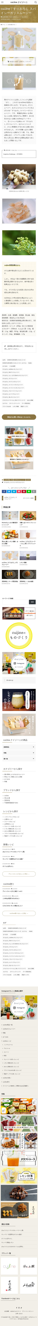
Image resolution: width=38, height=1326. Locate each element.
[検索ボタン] (35, 2)
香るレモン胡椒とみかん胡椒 (13, 777)
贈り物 (6, 759)
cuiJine (25, 16)
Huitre (30, 363)
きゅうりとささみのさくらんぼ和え (12, 1246)
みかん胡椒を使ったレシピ (12, 831)
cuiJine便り (6, 1082)
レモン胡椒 (16, 406)
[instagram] (19, 1308)
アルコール (7, 1048)
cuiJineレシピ (7, 1041)
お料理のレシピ (9, 824)
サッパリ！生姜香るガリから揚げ (11, 1234)
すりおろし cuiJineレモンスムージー (12, 369)
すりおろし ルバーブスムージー (11, 394)
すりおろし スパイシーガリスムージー (13, 384)
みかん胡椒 (30, 400)
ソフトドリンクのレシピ (11, 817)
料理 (5, 1055)
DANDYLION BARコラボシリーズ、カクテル (14, 363)
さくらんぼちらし (6, 1238)
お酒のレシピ (8, 819)
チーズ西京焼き (26, 403)
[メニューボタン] (2, 2)
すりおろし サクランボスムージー (11, 381)
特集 (5, 753)
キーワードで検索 (7, 598)
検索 (32, 602)
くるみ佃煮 (12, 366)
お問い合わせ (19, 1313)
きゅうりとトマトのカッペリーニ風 (12, 1230)
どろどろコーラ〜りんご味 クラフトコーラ (14, 400)
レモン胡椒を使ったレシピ (12, 829)
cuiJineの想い (7, 1078)
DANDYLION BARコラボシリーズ (16, 360)
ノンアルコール (8, 1044)
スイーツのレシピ (9, 821)
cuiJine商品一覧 (7, 16)
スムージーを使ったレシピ (12, 826)
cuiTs (4, 360)
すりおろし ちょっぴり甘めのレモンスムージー (15, 375)
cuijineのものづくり (15, 1311)
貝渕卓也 (7, 800)
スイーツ (6, 1052)
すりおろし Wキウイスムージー (11, 372)
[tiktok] (21, 1308)
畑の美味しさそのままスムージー (14, 774)
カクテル (5, 403)
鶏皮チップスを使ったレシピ (13, 836)
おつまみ (5, 366)
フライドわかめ (7, 406)
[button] (4, 491)
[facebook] (17, 1308)
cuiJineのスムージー (17, 16)
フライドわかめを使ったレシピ (13, 833)
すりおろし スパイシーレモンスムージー (13, 388)
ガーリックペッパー (14, 403)
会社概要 (6, 1311)
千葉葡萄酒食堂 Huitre (11, 803)
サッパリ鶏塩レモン (7, 1242)
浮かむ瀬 (7, 798)
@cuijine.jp (9, 680)
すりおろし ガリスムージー (10, 378)
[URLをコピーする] (34, 491)
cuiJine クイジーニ (19, 2)
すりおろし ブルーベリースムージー (12, 391)
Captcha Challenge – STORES (12, 154)
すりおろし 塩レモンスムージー (11, 397)
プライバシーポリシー (28, 1311)
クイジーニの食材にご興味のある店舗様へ (16, 1086)
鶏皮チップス (24, 406)
